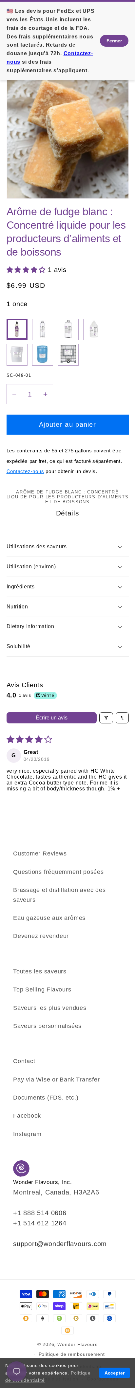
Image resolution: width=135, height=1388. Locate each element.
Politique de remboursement (72, 1354)
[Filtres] (106, 717)
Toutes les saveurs (40, 971)
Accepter (115, 1373)
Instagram (27, 1134)
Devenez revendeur (41, 936)
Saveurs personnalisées (47, 1026)
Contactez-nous (25, 471)
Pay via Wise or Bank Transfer (56, 1079)
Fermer (114, 40)
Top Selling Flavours (42, 989)
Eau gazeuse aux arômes (49, 918)
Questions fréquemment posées (58, 872)
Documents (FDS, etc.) (45, 1097)
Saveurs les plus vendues (50, 1008)
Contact (24, 1061)
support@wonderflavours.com (60, 1243)
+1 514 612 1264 (40, 1223)
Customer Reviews (40, 853)
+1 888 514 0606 (40, 1213)
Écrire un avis (52, 717)
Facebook (27, 1115)
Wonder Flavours (77, 1344)
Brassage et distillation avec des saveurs (59, 895)
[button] (27, 269)
